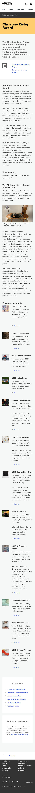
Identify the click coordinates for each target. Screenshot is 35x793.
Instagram (13, 781)
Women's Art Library (14, 702)
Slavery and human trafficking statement (25, 768)
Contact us (6, 761)
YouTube (17, 781)
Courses (10, 9)
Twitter (3, 781)
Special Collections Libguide (16, 699)
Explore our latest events (19, 735)
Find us (4, 763)
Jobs (4, 766)
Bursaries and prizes (14, 696)
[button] (31, 15)
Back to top (29, 782)
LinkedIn (6, 781)
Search (31, 4)
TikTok (9, 781)
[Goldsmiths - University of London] (7, 3)
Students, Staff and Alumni (26, 4)
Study (4, 9)
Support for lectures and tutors (17, 692)
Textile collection (13, 706)
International (20, 9)
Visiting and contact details (16, 689)
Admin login (6, 777)
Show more (17, 326)
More (30, 9)
